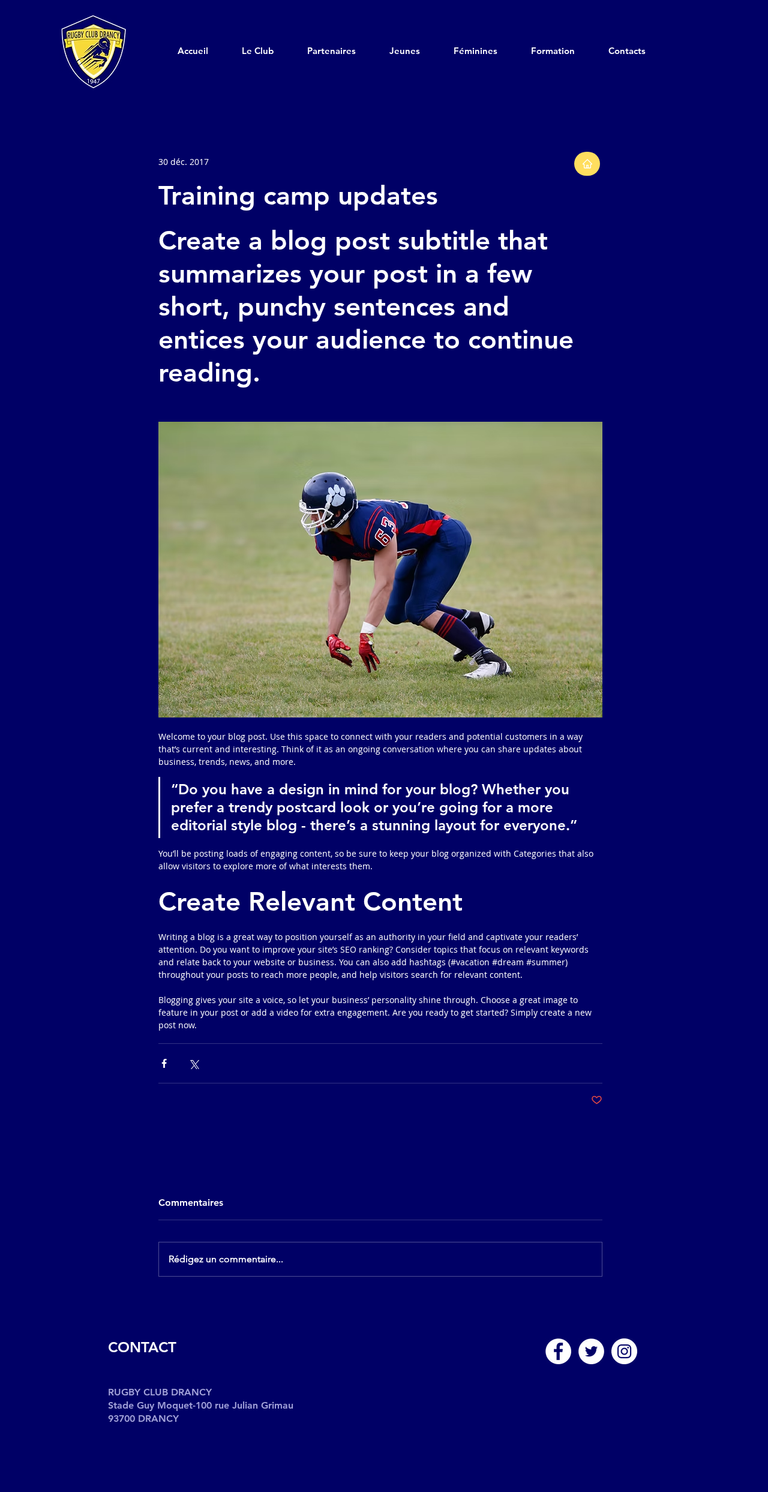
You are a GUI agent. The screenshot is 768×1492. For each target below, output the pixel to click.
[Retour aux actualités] (587, 164)
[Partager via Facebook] (164, 1063)
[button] (268, 51)
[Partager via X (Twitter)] (193, 1063)
